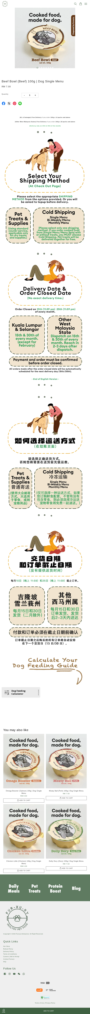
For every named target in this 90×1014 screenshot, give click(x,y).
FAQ (4, 962)
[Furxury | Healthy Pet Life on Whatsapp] (23, 975)
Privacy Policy (50, 1003)
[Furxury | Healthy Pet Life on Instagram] (9, 975)
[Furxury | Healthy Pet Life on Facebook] (4, 975)
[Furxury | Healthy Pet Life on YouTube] (14, 975)
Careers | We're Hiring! (11, 956)
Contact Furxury (8, 959)
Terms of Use (39, 1003)
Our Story (6, 946)
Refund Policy (8, 949)
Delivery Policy (8, 951)
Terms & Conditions (10, 954)
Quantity (5, 94)
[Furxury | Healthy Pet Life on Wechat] (19, 975)
